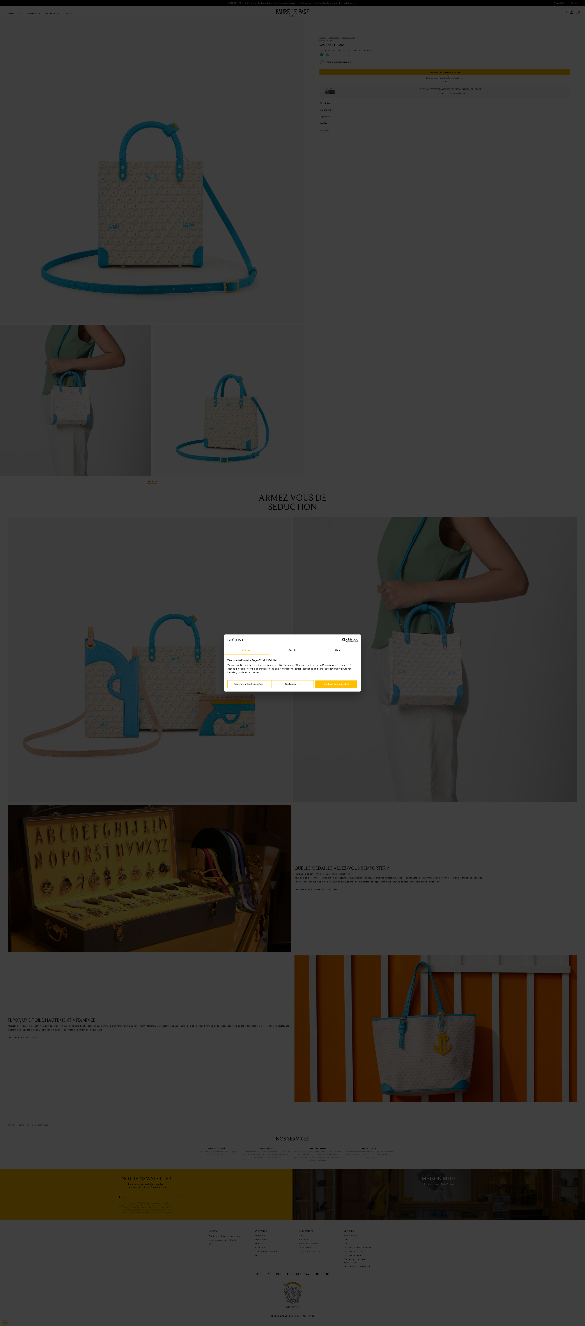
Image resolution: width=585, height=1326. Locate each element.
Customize (290, 684)
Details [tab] (292, 650)
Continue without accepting (248, 684)
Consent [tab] (247, 650)
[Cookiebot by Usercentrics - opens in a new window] (344, 640)
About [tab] (338, 650)
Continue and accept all (336, 684)
